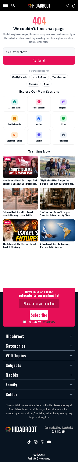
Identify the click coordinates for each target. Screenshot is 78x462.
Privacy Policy (48, 322)
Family (11, 384)
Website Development (39, 458)
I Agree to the (41, 322)
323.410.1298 (59, 431)
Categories (16, 346)
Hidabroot (15, 336)
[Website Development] (39, 455)
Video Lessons (59, 77)
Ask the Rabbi (39, 77)
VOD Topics (16, 355)
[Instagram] (67, 6)
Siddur (11, 394)
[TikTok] (73, 6)
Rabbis (12, 375)
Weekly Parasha (19, 77)
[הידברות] (39, 5)
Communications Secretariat (58, 427)
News (46, 83)
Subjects (13, 365)
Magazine (33, 83)
